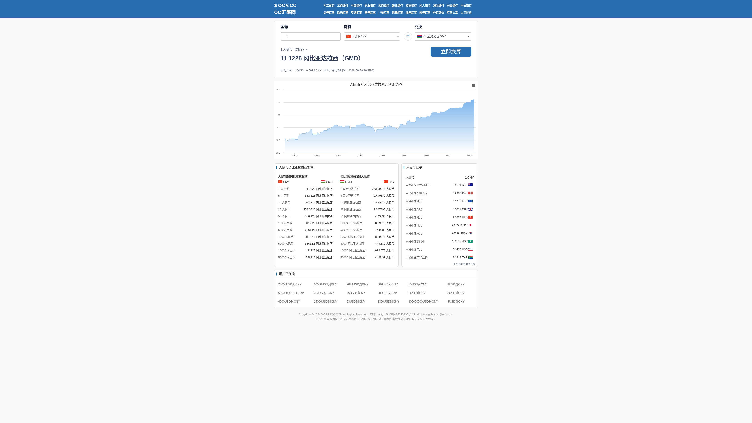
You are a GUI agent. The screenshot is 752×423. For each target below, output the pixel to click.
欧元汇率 (342, 12)
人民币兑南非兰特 (417, 257)
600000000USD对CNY (423, 301)
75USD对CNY (356, 293)
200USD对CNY (388, 293)
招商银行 (411, 5)
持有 (347, 27)
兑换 (418, 27)
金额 (284, 27)
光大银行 (424, 5)
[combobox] (372, 36)
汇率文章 (452, 12)
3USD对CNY (456, 293)
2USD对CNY (417, 293)
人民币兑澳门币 (415, 241)
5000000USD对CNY (291, 293)
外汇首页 (329, 5)
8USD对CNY (456, 284)
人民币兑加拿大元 (417, 193)
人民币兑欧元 (414, 201)
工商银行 (342, 5)
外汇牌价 (438, 12)
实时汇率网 (376, 314)
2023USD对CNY (357, 284)
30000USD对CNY (325, 284)
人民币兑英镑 (414, 209)
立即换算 (451, 51)
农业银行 (370, 5)
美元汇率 (329, 12)
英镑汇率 (356, 12)
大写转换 (466, 12)
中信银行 (466, 5)
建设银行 (397, 5)
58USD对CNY (356, 301)
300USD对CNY (324, 293)
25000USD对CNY (325, 301)
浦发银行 (438, 5)
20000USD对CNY (290, 284)
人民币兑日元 (414, 225)
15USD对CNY (418, 284)
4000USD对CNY (289, 301)
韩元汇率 (424, 12)
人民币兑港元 (414, 217)
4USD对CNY (456, 301)
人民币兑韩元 (414, 233)
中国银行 (356, 5)
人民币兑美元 (414, 249)
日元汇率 (370, 12)
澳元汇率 (411, 12)
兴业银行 (452, 5)
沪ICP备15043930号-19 (400, 314)
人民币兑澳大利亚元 (418, 185)
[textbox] (372, 36)
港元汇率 (397, 12)
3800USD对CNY (388, 301)
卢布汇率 (383, 12)
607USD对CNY (388, 284)
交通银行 (383, 5)
